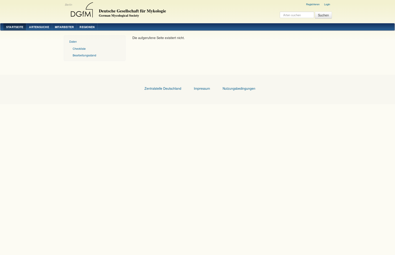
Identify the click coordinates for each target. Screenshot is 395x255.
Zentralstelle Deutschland (162, 88)
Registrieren (313, 4)
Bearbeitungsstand (84, 55)
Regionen (87, 27)
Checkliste (79, 48)
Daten (73, 41)
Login (327, 4)
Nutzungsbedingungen (239, 88)
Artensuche (39, 27)
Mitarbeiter (64, 27)
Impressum (202, 88)
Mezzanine (117, 8)
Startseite (14, 27)
